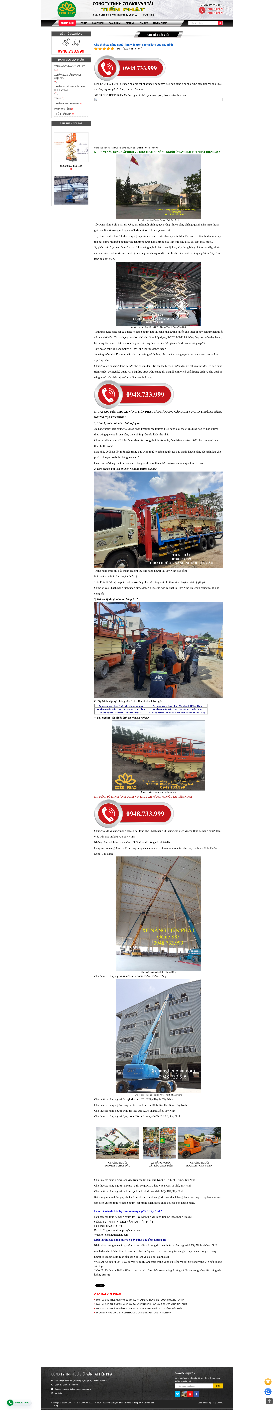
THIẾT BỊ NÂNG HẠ (62, 113)
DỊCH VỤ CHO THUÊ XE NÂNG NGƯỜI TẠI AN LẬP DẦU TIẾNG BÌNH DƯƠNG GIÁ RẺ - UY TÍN (140, 1300)
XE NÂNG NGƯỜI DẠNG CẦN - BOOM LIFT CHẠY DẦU (70, 88)
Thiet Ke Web (144, 1403)
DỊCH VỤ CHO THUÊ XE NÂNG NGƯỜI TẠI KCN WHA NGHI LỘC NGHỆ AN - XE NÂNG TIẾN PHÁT (141, 1304)
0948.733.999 (22, 1402)
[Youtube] (190, 1394)
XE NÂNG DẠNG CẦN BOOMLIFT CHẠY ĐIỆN (68, 76)
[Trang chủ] (66, 9)
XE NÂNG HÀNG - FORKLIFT (66, 103)
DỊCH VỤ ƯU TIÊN (62, 108)
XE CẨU (57, 98)
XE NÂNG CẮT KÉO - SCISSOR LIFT (69, 66)
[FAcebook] (196, 1394)
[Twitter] (177, 1394)
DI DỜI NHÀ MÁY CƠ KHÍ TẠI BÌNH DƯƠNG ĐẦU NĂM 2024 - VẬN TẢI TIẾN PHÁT (134, 1313)
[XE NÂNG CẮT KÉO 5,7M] (71, 130)
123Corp (54, 1406)
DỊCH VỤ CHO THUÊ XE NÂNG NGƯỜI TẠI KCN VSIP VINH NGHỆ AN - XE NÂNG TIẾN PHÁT (139, 1308)
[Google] (184, 1394)
